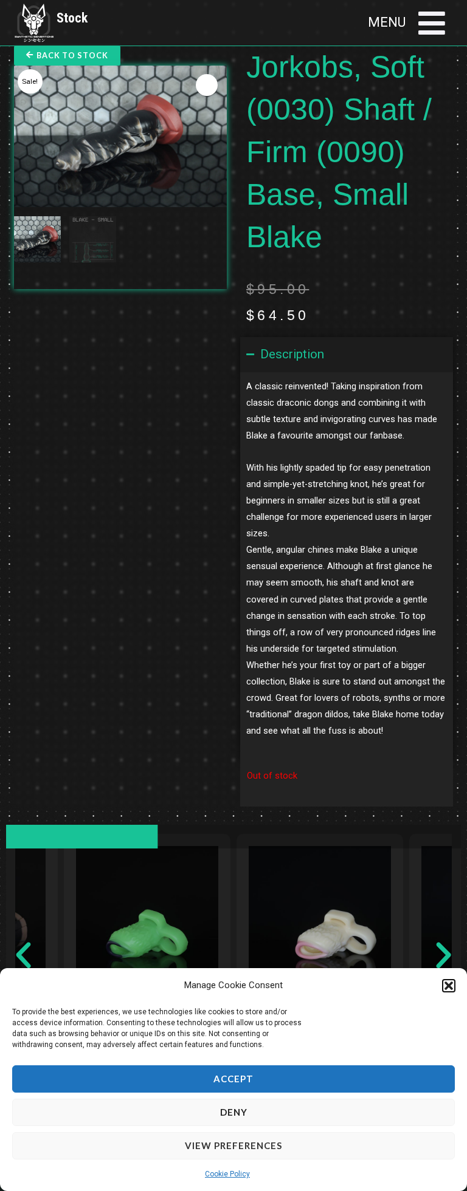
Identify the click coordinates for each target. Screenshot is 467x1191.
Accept (233, 1078)
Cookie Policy (227, 1174)
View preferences (233, 1145)
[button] (449, 986)
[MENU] (432, 23)
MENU (387, 22)
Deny (233, 1112)
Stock (72, 18)
